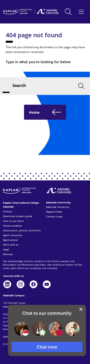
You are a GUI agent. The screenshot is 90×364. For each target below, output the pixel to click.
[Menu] (81, 11)
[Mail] (7, 284)
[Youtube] (47, 284)
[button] (47, 347)
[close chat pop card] (81, 309)
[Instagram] (20, 284)
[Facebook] (34, 284)
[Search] (68, 11)
